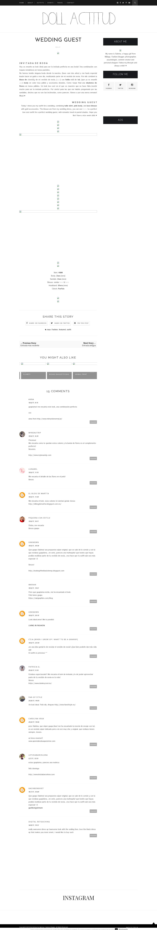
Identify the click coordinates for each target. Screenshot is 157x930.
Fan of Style (35, 697)
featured (62, 329)
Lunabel (33, 469)
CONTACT (70, 3)
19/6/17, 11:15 (34, 472)
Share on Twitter (62, 323)
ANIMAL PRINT (80, 374)
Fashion (55, 329)
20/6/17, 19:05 (34, 701)
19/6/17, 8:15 (33, 403)
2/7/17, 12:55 (33, 758)
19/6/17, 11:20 (34, 497)
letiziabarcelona (38, 755)
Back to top (131, 927)
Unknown (34, 542)
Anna (31, 399)
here (84, 109)
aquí (58, 79)
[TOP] (153, 925)
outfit (69, 329)
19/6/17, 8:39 (33, 436)
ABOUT (30, 3)
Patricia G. (34, 667)
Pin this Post (83, 323)
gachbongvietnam (36, 808)
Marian (32, 585)
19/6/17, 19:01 (34, 588)
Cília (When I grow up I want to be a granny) (53, 639)
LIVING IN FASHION (37, 625)
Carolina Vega (36, 719)
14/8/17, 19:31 (34, 825)
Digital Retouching (39, 822)
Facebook (109, 88)
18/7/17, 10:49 (34, 792)
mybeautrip (35, 433)
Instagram (132, 88)
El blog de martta (39, 493)
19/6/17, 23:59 (34, 643)
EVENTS (50, 3)
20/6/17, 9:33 (34, 670)
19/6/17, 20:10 (34, 615)
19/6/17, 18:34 (34, 546)
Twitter (120, 88)
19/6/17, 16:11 (34, 521)
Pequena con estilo (39, 518)
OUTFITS (40, 3)
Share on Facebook (37, 323)
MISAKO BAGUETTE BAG (58, 374)
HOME (21, 3)
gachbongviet (36, 788)
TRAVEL (60, 3)
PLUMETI (25, 374)
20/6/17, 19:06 (34, 722)
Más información (123, 929)
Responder (93, 422)
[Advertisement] (120, 162)
